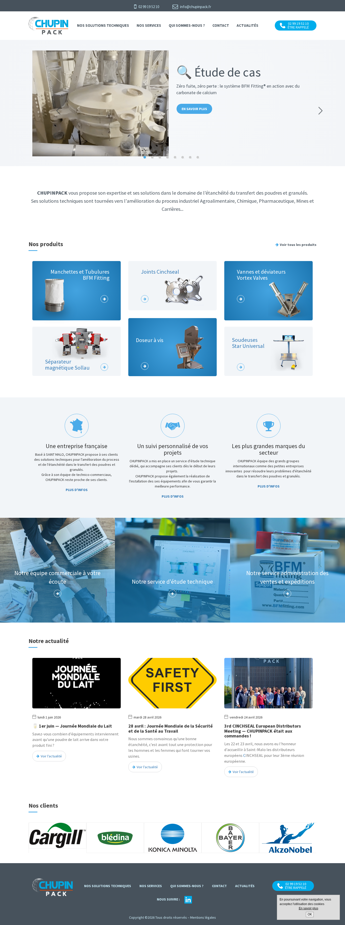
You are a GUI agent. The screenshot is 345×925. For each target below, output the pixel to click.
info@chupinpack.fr (195, 6)
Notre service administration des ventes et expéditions (287, 577)
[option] (172, 103)
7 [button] (190, 157)
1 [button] (144, 157)
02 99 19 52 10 (148, 6)
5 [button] (175, 157)
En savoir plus (308, 908)
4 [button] (167, 157)
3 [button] (160, 157)
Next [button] (320, 107)
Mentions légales (203, 917)
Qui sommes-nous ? (187, 25)
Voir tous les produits (298, 244)
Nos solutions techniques (103, 25)
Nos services (149, 25)
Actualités (247, 25)
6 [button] (182, 157)
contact (220, 25)
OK (310, 914)
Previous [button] (58, 107)
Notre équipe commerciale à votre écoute (57, 577)
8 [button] (197, 157)
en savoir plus (194, 109)
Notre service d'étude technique (172, 581)
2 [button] (152, 157)
